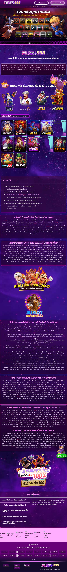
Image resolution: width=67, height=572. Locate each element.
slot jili (57, 222)
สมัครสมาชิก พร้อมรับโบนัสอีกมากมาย (33, 547)
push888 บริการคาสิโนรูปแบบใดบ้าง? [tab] (14, 500)
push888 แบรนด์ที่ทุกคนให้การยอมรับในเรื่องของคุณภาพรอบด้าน (24, 203)
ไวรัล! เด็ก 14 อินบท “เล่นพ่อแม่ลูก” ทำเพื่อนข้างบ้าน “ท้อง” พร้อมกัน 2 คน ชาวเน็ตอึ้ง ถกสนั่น (62, 556)
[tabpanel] (48, 503)
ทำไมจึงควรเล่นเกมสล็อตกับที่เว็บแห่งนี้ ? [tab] (14, 505)
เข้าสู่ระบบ (41, 3)
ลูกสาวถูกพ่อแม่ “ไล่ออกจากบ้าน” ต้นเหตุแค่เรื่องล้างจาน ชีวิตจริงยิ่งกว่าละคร (29, 552)
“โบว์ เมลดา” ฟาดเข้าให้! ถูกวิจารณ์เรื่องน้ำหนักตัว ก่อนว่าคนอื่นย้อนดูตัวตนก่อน (13, 556)
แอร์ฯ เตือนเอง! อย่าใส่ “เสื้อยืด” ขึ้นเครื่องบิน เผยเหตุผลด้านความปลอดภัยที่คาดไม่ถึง (5, 556)
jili (14, 381)
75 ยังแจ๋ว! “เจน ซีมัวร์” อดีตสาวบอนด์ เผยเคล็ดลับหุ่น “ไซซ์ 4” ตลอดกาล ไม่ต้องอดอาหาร (38, 552)
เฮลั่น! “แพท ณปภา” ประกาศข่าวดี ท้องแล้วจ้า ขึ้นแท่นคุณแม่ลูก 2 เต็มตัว (21, 556)
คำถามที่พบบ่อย (11, 209)
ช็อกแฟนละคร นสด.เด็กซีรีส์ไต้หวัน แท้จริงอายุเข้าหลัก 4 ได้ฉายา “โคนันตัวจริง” (4, 552)
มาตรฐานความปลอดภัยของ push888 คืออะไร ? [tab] (15, 510)
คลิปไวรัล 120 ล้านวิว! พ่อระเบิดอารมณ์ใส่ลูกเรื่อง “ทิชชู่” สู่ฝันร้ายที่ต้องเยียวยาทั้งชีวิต (21, 552)
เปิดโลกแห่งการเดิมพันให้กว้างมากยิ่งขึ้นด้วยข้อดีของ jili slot (24, 197)
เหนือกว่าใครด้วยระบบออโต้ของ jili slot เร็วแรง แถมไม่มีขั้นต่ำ (22, 195)
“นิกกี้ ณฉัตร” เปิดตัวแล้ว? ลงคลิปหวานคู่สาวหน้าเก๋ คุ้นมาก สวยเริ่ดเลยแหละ (13, 552)
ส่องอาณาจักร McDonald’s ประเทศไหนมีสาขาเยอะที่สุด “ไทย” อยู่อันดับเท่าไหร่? (46, 552)
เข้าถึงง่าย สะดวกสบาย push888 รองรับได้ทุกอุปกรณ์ (21, 200)
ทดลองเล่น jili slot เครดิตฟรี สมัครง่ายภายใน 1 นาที (21, 206)
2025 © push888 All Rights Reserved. (50, 569)
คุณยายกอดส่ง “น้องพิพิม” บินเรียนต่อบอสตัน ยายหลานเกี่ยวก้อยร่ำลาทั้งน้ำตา (46, 556)
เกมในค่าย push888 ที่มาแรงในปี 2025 (16, 189)
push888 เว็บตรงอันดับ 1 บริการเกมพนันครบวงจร (20, 192)
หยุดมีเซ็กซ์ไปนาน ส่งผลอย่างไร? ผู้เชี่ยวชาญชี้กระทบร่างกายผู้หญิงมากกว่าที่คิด (54, 552)
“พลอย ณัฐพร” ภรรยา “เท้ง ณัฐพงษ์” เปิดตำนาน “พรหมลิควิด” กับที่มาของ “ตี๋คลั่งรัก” (38, 556)
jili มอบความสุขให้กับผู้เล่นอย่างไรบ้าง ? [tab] (14, 517)
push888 (33, 544)
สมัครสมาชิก (57, 3)
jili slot (5, 220)
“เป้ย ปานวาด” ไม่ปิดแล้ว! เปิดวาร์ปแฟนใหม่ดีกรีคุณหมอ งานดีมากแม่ (54, 556)
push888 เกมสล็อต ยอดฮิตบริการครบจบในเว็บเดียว (19, 186)
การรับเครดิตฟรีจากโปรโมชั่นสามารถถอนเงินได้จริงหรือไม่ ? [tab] (14, 522)
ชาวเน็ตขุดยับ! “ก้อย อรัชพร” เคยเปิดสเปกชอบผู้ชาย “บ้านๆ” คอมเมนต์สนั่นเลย (29, 556)
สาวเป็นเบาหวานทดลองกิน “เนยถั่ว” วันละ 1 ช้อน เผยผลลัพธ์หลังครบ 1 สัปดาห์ (62, 552)
